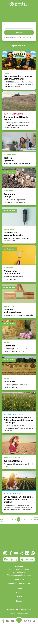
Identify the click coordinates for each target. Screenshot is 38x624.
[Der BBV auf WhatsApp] (33, 553)
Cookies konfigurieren (19, 614)
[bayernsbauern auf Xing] (22, 553)
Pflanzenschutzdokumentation (19, 575)
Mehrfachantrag (19, 572)
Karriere (19, 597)
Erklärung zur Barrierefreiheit (19, 610)
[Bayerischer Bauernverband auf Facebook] (11, 553)
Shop (19, 605)
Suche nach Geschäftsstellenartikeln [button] (16, 38)
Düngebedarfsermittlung (19, 569)
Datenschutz (19, 579)
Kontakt (19, 592)
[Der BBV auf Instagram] (5, 553)
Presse (19, 601)
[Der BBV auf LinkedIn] (27, 553)
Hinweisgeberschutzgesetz (19, 584)
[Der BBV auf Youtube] (16, 553)
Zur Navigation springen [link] (9, 2)
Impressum (19, 588)
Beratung (19, 566)
